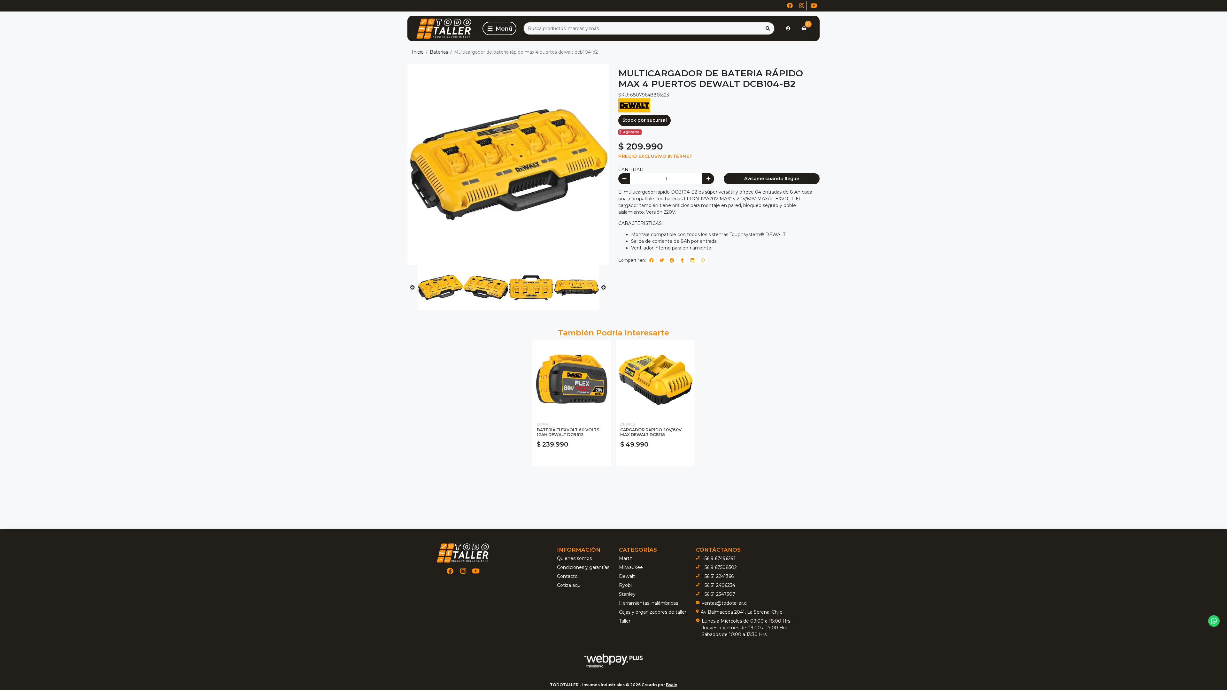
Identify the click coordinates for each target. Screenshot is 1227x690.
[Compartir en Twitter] (661, 260)
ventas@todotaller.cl (724, 603)
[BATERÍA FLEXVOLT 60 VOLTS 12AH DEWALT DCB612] (571, 379)
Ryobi (625, 585)
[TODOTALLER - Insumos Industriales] (443, 28)
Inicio (418, 52)
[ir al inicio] (463, 553)
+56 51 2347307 (718, 594)
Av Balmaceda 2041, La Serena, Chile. (742, 612)
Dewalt (627, 576)
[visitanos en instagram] (802, 6)
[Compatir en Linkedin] (692, 260)
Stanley (627, 594)
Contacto (567, 576)
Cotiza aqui (569, 585)
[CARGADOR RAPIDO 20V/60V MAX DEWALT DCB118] (655, 379)
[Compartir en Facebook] (651, 260)
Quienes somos (574, 558)
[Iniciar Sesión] (788, 28)
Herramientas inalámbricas (648, 603)
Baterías (439, 52)
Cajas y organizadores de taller (652, 612)
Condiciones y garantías (583, 567)
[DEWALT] (634, 105)
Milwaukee (631, 567)
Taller (624, 621)
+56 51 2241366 (718, 576)
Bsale (671, 684)
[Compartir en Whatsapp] (702, 260)
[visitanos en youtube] (814, 6)
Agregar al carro (571, 458)
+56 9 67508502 (719, 567)
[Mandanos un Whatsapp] (1214, 621)
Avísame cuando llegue (771, 178)
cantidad (631, 169)
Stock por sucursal (644, 120)
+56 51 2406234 (718, 585)
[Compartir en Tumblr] (682, 260)
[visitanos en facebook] (789, 6)
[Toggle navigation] (499, 28)
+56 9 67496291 (719, 558)
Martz (625, 558)
